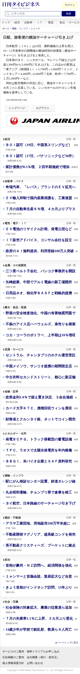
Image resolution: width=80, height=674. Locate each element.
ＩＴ (39, 22)
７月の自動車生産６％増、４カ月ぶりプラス (41, 211)
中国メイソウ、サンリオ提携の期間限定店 (42, 368)
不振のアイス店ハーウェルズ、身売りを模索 (41, 326)
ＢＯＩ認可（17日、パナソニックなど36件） (41, 158)
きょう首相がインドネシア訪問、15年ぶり (42, 589)
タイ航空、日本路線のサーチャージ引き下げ (41, 505)
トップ (6, 22)
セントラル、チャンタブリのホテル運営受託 (41, 357)
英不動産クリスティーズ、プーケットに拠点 (41, 547)
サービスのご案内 (13, 651)
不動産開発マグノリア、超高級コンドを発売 (41, 536)
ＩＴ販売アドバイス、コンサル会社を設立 (42, 242)
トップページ (17, 108)
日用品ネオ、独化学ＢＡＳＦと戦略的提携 (42, 295)
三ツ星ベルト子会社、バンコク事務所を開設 (41, 273)
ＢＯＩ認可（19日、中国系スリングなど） (42, 147)
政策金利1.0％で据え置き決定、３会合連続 (41, 399)
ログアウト (43, 108)
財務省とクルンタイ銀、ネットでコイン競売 (41, 421)
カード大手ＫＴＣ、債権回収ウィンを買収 (42, 410)
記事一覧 (71, 139)
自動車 (28, 22)
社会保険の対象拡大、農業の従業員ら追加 (42, 609)
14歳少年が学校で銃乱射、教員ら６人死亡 (42, 631)
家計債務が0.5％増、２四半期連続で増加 (42, 169)
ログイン (70, 4)
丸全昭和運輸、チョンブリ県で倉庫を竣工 (42, 494)
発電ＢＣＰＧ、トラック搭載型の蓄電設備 (42, 441)
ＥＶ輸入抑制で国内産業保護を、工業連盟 (42, 200)
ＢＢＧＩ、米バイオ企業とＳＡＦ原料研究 (42, 463)
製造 (51, 22)
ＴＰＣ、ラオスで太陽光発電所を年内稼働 (42, 452)
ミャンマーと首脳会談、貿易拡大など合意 (42, 578)
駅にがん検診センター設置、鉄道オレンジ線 (41, 483)
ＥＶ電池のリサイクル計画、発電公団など (42, 231)
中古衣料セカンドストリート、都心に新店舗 (41, 379)
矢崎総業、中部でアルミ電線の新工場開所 (42, 284)
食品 (62, 22)
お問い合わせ (35, 663)
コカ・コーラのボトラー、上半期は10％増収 (41, 337)
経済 (17, 22)
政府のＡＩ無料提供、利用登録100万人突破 (42, 253)
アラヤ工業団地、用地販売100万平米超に (41, 525)
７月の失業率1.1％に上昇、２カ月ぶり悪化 (41, 620)
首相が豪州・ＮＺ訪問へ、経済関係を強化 (42, 567)
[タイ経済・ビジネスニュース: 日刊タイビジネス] (21, 8)
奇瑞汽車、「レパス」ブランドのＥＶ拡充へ (41, 189)
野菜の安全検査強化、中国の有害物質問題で (41, 315)
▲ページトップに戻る (66, 642)
